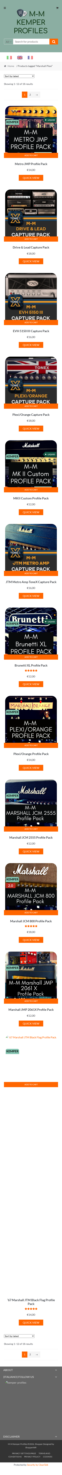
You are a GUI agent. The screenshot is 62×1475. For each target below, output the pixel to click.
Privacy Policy (32, 1456)
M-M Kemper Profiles (31, 22)
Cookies (47, 1456)
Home (11, 65)
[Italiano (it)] (8, 57)
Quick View (31, 177)
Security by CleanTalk (37, 1464)
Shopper (39, 1444)
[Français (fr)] (29, 57)
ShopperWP (30, 1447)
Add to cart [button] (31, 155)
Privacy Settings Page (24, 1453)
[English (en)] (18, 57)
